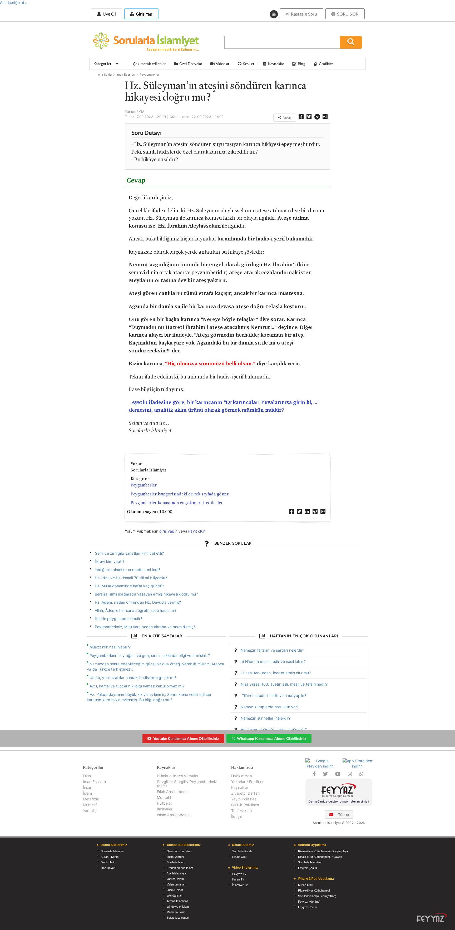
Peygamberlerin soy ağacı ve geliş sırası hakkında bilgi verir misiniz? (150, 655)
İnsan (87, 787)
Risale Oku (239, 856)
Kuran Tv (238, 879)
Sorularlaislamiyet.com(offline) (317, 896)
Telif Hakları (241, 810)
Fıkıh (87, 776)
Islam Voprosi (175, 856)
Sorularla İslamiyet (112, 851)
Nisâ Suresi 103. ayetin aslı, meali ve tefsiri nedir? (284, 684)
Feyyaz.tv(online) (309, 901)
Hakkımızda (241, 776)
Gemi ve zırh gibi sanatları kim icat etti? (129, 553)
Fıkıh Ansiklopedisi (173, 791)
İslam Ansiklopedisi (173, 815)
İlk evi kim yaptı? (109, 561)
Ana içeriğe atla (13, 2)
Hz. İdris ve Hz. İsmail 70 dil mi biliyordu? (131, 577)
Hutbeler (164, 803)
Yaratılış (90, 810)
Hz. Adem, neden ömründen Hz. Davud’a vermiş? (138, 602)
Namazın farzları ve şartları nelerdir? (272, 650)
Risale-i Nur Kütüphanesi (314, 890)
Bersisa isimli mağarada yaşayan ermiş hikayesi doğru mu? (146, 594)
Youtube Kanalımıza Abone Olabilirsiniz (186, 738)
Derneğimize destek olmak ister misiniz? (338, 801)
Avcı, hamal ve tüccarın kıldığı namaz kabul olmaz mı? (137, 686)
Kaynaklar (240, 787)
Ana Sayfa (105, 74)
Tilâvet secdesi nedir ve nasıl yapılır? (273, 695)
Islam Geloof (175, 890)
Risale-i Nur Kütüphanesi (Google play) (323, 851)
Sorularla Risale (242, 851)
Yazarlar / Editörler (247, 781)
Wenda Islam (175, 895)
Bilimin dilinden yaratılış (177, 776)
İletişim (237, 816)
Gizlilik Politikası (245, 805)
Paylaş (286, 118)
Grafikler (326, 63)
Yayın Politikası (244, 799)
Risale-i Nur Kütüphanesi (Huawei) (320, 856)
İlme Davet (108, 867)
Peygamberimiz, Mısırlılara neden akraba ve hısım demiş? (145, 626)
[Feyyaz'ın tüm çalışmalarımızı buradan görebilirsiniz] (431, 917)
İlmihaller (164, 809)
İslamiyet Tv (240, 885)
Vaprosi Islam (175, 878)
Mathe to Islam (176, 912)
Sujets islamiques (178, 917)
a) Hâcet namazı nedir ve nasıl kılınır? (273, 661)
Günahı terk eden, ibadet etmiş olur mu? (276, 673)
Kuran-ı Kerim (109, 856)
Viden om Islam (176, 884)
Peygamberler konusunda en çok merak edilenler (177, 502)
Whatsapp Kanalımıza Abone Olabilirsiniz (271, 738)
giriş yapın (168, 531)
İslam (87, 793)
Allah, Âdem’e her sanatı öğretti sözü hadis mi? (136, 610)
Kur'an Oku (305, 885)
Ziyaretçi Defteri (245, 793)
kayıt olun (196, 531)
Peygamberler (149, 74)
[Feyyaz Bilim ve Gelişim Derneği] (339, 791)
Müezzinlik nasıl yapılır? (110, 647)
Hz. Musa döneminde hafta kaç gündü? (129, 586)
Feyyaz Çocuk (307, 867)
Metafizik (91, 799)
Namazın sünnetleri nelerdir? (266, 718)
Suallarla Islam (176, 862)
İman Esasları (125, 74)
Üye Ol (108, 13)
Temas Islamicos (177, 901)
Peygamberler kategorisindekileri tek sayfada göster (180, 493)
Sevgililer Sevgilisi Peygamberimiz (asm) (187, 783)
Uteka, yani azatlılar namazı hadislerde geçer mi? (133, 677)
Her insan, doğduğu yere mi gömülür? (274, 729)
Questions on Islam (179, 851)
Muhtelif (90, 805)
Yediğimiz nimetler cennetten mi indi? (127, 569)
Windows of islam (178, 906)
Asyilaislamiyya (176, 873)
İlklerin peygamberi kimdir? (118, 618)
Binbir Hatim (108, 862)
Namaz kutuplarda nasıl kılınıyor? (270, 707)
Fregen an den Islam (180, 867)
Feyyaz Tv (239, 873)
